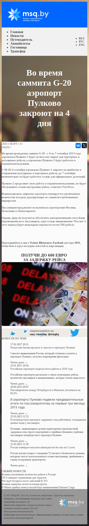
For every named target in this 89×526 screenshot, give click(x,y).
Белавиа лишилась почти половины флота (24, 484)
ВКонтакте (45, 242)
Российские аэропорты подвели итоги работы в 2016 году (41, 368)
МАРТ (13, 143)
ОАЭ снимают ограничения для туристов (24, 477)
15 (21, 143)
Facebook (58, 242)
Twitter (34, 242)
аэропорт (50, 132)
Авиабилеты (20, 43)
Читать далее (18, 362)
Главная (16, 32)
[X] (84, 145)
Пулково (39, 132)
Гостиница (18, 47)
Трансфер (17, 51)
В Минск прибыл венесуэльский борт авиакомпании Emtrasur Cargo (38, 487)
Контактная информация (41, 495)
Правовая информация (64, 495)
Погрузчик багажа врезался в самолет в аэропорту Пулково (42, 347)
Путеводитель (21, 39)
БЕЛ (81, 38)
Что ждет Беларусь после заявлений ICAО (25, 480)
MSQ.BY (34, 508)
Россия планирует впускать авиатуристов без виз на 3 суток (42, 447)
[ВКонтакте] (78, 145)
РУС (81, 41)
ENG (81, 44)
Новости (17, 36)
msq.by (6, 147)
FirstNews (68, 187)
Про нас (25, 495)
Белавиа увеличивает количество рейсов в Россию (29, 474)
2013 (4, 143)
